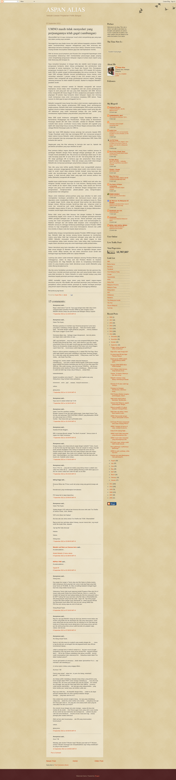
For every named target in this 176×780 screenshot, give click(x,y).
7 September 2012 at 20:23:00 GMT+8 (64, 474)
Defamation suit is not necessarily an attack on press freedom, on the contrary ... (119, 133)
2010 (111, 486)
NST (108, 292)
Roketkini (110, 297)
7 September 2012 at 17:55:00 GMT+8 (64, 459)
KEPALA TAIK (57, 561)
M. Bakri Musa (113, 160)
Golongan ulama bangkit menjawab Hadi (116, 124)
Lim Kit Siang (113, 140)
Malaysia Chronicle (113, 285)
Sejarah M (56, 568)
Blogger (97, 776)
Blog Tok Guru (114, 176)
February (114, 477)
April (112, 472)
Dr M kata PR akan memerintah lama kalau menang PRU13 (120, 422)
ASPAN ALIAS (65, 9)
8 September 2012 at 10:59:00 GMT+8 (64, 731)
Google (109, 274)
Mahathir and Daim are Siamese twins (65, 547)
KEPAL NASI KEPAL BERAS (118, 225)
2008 (111, 492)
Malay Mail (110, 282)
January (113, 480)
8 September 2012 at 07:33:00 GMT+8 (64, 610)
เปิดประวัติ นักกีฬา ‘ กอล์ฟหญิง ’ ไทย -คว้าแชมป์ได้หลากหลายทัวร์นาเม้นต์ (118, 163)
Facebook (110, 269)
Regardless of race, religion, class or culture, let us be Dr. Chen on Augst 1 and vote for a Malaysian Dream (118, 144)
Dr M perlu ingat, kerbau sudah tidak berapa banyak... (120, 443)
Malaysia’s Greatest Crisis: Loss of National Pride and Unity (118, 204)
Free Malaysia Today (113, 272)
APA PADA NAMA (114, 171)
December (114, 336)
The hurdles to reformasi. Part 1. (118, 117)
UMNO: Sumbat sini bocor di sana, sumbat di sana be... (119, 427)
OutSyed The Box (114, 107)
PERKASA (110, 295)
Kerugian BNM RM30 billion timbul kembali (119, 365)
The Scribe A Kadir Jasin (117, 151)
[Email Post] (71, 295)
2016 (111, 323)
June (112, 466)
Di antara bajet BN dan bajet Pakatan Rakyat (119, 355)
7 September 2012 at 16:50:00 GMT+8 (64, 437)
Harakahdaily (111, 277)
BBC (108, 261)
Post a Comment (56, 752)
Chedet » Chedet (114, 169)
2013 (111, 331)
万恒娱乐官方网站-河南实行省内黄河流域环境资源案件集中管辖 (118, 178)
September (114, 345)
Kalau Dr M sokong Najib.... (119, 431)
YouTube (110, 308)
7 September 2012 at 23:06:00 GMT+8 (64, 497)
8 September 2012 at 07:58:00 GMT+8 (64, 630)
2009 (111, 489)
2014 (111, 328)
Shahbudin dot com (115, 210)
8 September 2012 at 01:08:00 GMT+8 (64, 556)
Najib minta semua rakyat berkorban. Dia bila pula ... (119, 399)
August (113, 460)
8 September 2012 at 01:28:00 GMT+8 (64, 570)
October (113, 342)
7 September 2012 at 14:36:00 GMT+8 (64, 403)
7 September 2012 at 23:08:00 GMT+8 (64, 541)
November (114, 339)
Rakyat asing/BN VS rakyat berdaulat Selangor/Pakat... (119, 408)
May (112, 469)
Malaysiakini (111, 290)
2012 (111, 334)
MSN (108, 279)
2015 (111, 325)
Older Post (99, 761)
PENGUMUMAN (114, 212)
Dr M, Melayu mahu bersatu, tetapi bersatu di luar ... (119, 369)
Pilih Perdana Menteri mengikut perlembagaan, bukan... (120, 394)
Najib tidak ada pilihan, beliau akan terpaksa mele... (119, 412)
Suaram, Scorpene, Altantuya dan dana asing (119, 374)
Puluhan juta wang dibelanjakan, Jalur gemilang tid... (120, 456)
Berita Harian (111, 264)
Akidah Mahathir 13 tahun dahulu (62, 553)
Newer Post (51, 761)
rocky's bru (113, 130)
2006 (111, 498)
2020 (111, 317)
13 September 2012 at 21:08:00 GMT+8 (64, 749)
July (112, 463)
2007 (111, 495)
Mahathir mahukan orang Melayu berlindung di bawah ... (119, 379)
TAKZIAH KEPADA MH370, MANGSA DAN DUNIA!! (116, 227)
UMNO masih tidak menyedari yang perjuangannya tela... (119, 434)
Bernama (110, 266)
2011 (111, 484)
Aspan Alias (58, 295)
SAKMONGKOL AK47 (116, 115)
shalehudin (113, 217)
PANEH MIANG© (114, 194)
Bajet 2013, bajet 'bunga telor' (119, 351)
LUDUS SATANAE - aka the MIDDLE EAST (117, 109)
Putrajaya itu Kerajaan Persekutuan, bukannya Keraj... (118, 389)
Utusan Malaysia (112, 305)
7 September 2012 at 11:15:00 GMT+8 (64, 314)
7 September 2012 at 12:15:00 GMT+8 (64, 392)
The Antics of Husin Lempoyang (115, 185)
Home (75, 761)
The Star (109, 303)
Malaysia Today (112, 287)
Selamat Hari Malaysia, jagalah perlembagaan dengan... (120, 403)
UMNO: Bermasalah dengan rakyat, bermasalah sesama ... (120, 417)
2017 (111, 320)
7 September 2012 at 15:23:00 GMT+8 (64, 421)
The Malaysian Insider (113, 300)
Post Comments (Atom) (61, 765)
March (113, 474)
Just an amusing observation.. (117, 195)
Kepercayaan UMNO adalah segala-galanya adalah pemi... (119, 360)
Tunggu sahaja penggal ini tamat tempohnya (118, 348)
